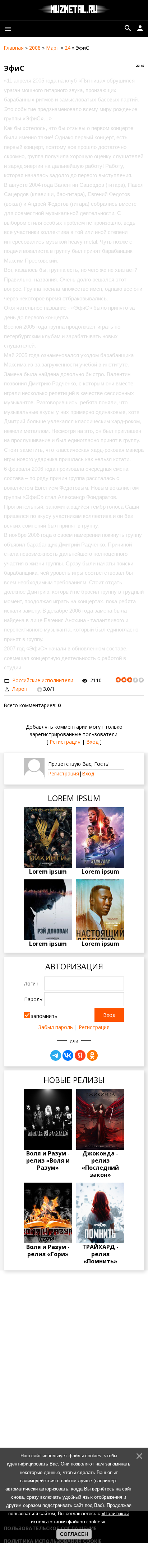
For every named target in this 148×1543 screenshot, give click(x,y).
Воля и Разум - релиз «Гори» (48, 1250)
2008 (35, 47)
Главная (14, 47)
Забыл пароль (55, 1027)
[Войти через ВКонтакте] (68, 1055)
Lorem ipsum (48, 871)
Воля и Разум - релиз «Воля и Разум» (48, 1160)
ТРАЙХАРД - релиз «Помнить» (100, 1254)
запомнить (44, 1015)
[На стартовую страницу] (74, 10)
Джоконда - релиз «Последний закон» (100, 1164)
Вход (92, 741)
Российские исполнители (42, 680)
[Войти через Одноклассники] (92, 1055)
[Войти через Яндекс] (80, 1055)
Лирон (19, 688)
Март (52, 47)
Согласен (74, 1534)
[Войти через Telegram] (55, 1055)
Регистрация (65, 741)
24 (67, 47)
